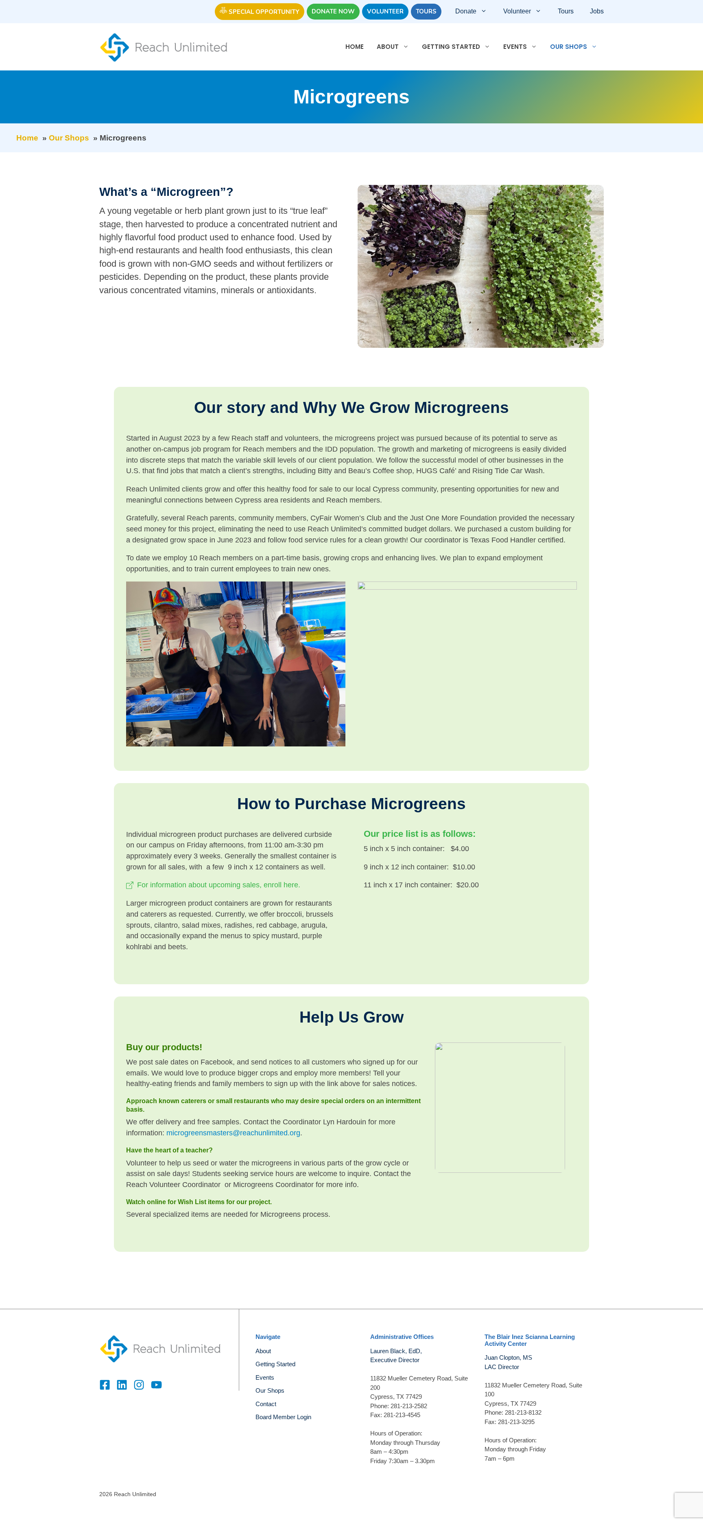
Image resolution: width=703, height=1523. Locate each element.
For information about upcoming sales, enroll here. (218, 885)
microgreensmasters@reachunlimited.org (233, 1133)
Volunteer (385, 11)
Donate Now (333, 11)
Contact (265, 1403)
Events (515, 46)
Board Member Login (283, 1416)
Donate (465, 11)
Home (354, 46)
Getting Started (451, 46)
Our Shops (568, 46)
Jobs (597, 11)
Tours (426, 11)
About (388, 46)
